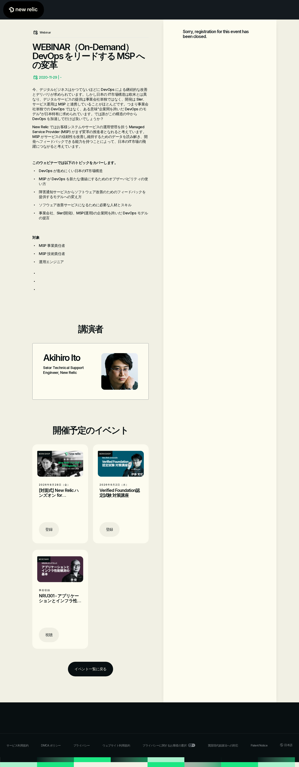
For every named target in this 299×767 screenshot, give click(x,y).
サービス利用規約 (17, 745)
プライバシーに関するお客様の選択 (165, 745)
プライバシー (81, 745)
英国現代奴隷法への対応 (223, 745)
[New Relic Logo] (23, 10)
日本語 (288, 745)
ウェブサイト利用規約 (116, 745)
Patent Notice (259, 745)
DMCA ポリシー (51, 745)
